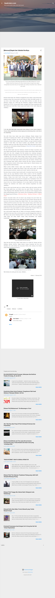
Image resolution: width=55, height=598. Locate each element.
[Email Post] (7, 306)
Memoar (14, 308)
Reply (10, 324)
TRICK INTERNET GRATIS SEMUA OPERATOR (16, 459)
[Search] (53, 4)
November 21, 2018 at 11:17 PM (25, 318)
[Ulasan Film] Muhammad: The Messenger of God (17, 408)
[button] (41, 51)
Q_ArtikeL (20, 308)
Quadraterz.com (10, 3)
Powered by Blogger (28, 569)
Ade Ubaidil (16, 318)
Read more (39, 387)
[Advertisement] (49, 28)
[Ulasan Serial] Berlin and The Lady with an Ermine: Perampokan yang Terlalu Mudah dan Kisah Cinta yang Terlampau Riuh (19, 442)
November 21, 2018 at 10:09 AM (19, 314)
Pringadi (11, 314)
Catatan (9, 308)
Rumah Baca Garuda (31, 146)
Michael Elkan (30, 572)
